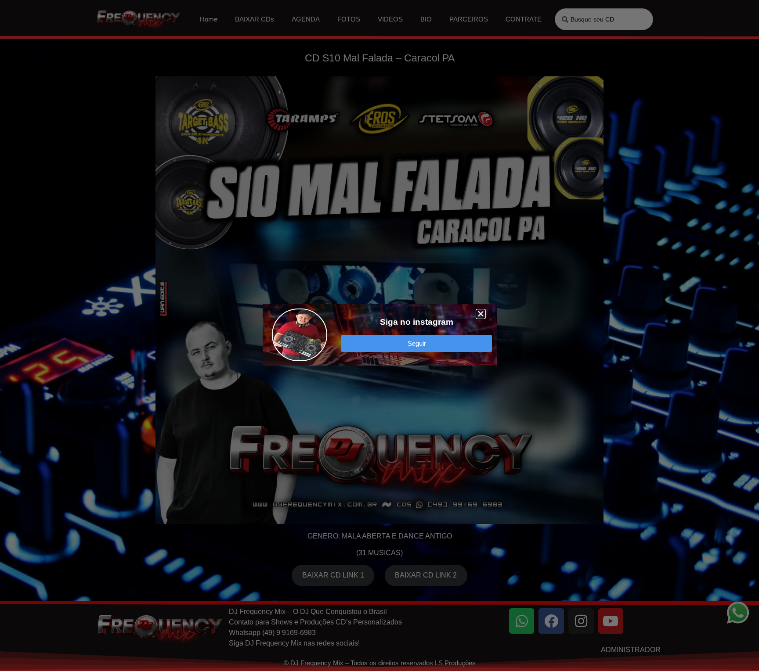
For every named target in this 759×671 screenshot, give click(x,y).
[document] (379, 335)
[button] (480, 314)
